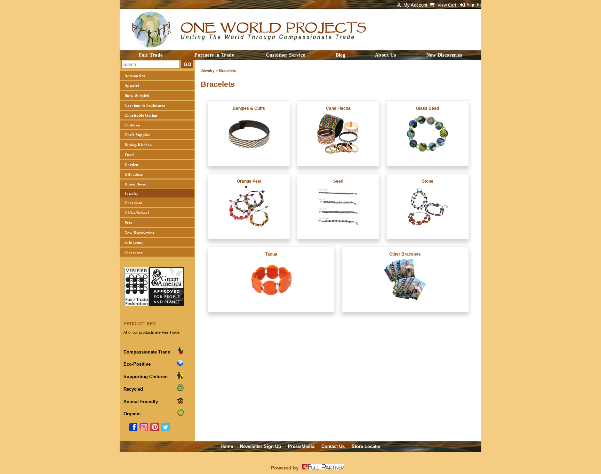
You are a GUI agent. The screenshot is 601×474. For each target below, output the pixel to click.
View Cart (447, 5)
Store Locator (366, 446)
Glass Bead (427, 108)
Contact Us (333, 446)
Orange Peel (249, 181)
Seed (338, 181)
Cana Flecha (338, 108)
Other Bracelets (405, 254)
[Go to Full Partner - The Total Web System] (323, 468)
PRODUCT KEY (139, 323)
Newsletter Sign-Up (260, 446)
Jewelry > (209, 70)
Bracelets (227, 70)
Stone (427, 181)
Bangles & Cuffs (249, 108)
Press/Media (301, 446)
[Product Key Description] (180, 353)
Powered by (285, 468)
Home (227, 446)
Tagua (271, 254)
